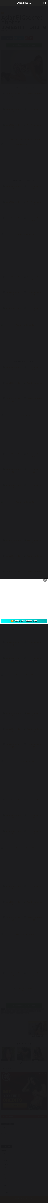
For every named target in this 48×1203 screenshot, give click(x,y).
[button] (44, 3)
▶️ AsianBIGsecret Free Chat (24, 621)
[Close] (45, 580)
